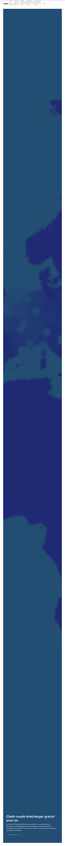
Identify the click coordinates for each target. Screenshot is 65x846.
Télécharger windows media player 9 (30, 2)
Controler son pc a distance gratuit (37, 2)
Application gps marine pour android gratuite (35, 835)
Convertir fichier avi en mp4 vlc (17, 2)
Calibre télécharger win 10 (23, 2)
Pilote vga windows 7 (11, 3)
